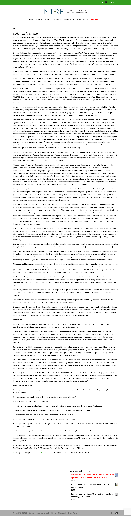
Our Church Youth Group (41, 452)
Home (31, 20)
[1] (89, 381)
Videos (38, 20)
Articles (56, 20)
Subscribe (94, 20)
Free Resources (69, 20)
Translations (81, 20)
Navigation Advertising (46, 513)
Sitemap (61, 513)
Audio (47, 20)
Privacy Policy (72, 513)
